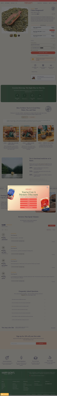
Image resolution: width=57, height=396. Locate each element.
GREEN (28, 201)
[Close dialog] (47, 187)
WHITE (28, 205)
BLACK (28, 199)
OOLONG (28, 203)
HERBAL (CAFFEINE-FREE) (28, 207)
